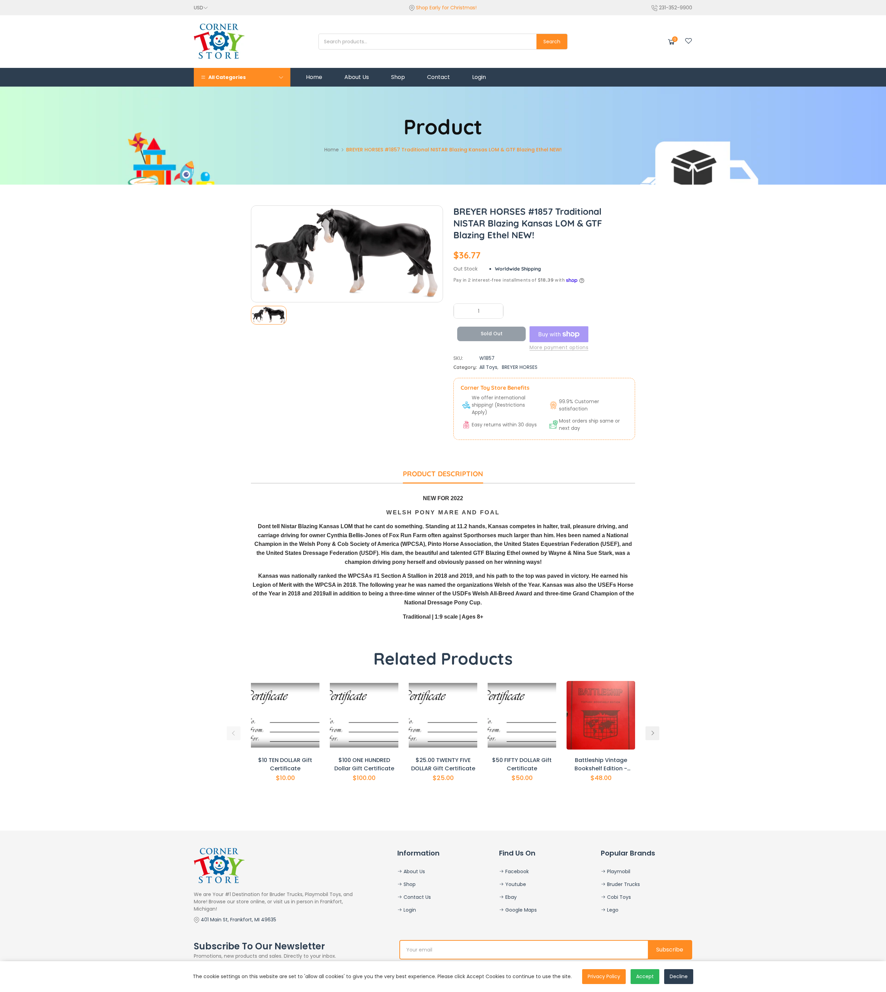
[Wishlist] (688, 41)
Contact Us (416, 897)
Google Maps (520, 909)
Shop (409, 884)
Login (409, 909)
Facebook (516, 871)
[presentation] (234, 733)
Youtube (515, 884)
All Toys (488, 367)
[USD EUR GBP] (201, 7)
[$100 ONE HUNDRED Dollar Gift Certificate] (364, 715)
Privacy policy (604, 976)
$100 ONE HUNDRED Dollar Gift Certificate (364, 764)
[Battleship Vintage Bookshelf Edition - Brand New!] (601, 715)
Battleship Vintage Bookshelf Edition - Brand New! (601, 764)
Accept (645, 976)
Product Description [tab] (443, 473)
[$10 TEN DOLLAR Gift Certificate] (285, 715)
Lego (612, 909)
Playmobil (618, 871)
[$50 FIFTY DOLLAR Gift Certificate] (522, 715)
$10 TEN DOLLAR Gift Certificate (285, 764)
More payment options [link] (559, 347)
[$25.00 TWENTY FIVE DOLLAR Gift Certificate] (443, 715)
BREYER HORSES (519, 367)
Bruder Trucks (623, 884)
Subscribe (669, 950)
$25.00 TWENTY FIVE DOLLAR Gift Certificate (443, 764)
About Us (413, 871)
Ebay (510, 897)
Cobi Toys (618, 897)
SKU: (458, 358)
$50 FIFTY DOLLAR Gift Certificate (522, 764)
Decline (679, 976)
